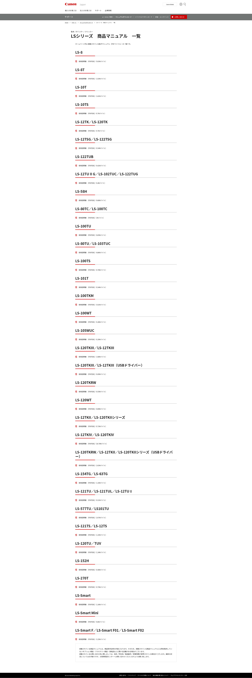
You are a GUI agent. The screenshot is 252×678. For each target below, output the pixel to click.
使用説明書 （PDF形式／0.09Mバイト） (93, 374)
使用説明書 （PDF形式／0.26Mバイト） (93, 322)
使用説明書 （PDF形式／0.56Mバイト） (93, 570)
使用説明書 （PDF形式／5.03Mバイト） (93, 61)
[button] (71, 10)
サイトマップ (132, 675)
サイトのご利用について (144, 675)
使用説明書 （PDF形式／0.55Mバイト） (93, 391)
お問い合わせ (122, 675)
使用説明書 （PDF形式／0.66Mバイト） (93, 200)
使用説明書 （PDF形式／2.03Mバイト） (93, 465)
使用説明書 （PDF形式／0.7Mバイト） (92, 113)
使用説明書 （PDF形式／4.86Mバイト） (93, 252)
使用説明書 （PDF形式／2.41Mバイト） (93, 96)
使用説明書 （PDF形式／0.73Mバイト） (93, 426)
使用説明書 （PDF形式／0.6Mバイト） (92, 622)
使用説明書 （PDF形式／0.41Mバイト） (93, 165)
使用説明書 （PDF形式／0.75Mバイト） (93, 587)
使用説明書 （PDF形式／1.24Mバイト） (93, 552)
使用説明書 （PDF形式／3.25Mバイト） (93, 639)
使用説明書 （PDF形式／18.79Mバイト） (93, 443)
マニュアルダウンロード (86, 22)
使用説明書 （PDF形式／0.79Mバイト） (93, 270)
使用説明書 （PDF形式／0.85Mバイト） (93, 235)
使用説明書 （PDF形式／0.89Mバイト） (93, 409)
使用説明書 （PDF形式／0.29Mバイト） (93, 339)
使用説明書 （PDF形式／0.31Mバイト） (93, 500)
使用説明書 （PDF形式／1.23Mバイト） (93, 535)
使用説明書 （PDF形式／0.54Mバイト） (93, 148)
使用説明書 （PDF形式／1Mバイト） (92, 218)
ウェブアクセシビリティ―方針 (179, 675)
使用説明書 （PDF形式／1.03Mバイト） (93, 78)
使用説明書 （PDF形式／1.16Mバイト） (93, 483)
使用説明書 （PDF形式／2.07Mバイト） (93, 517)
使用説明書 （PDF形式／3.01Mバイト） (93, 304)
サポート (74, 22)
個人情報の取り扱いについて (160, 675)
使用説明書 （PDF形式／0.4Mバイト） (92, 183)
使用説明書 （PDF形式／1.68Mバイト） (93, 357)
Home (66, 22)
